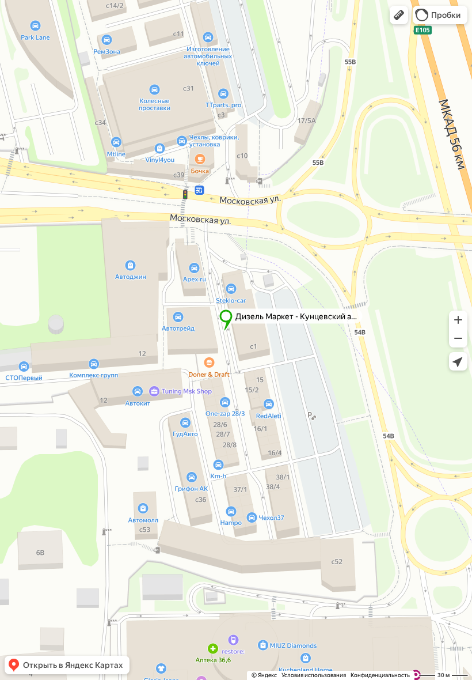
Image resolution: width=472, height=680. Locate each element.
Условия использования (313, 675)
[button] (399, 15)
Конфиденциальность (380, 675)
